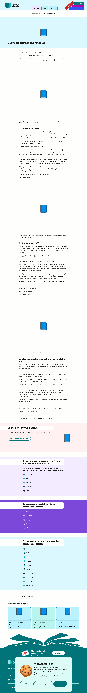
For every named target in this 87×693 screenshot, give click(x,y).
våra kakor (52, 678)
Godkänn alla (60, 684)
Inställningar (27, 684)
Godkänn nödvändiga (43, 684)
